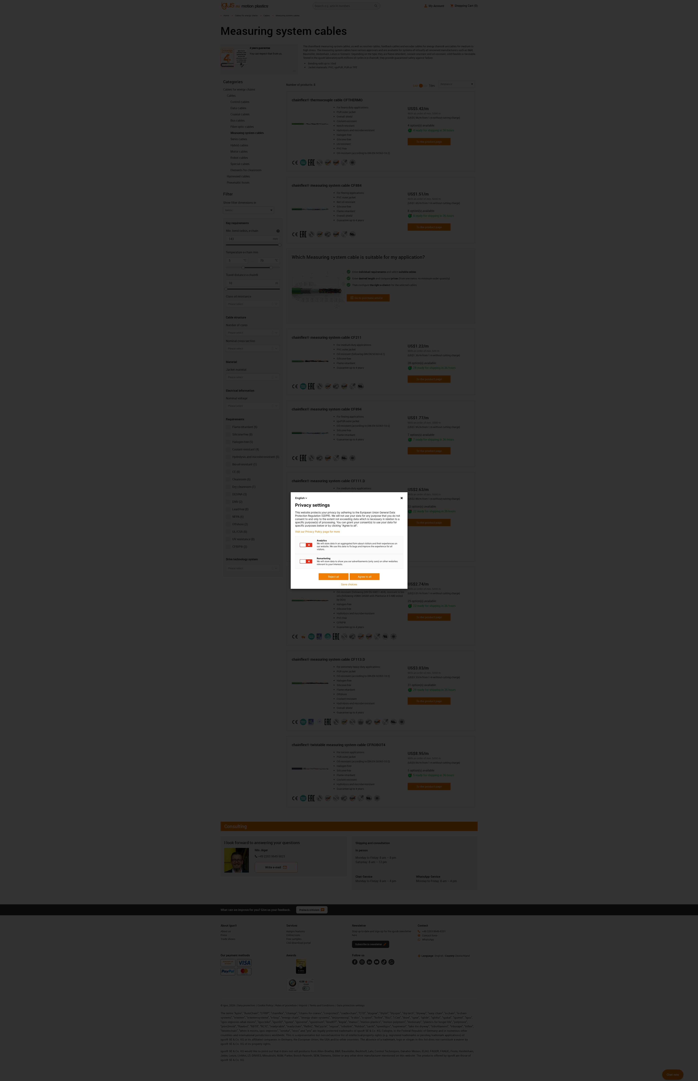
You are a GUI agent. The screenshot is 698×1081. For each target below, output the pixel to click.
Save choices (349, 584)
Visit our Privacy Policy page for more (317, 531)
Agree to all (364, 576)
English (300, 498)
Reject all (333, 576)
